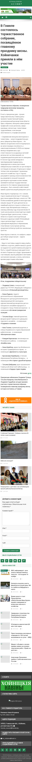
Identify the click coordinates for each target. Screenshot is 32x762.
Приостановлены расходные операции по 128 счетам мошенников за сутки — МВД (21, 635)
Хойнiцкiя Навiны (15, 70)
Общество (4, 67)
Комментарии (6, 72)
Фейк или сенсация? (7, 461)
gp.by (29, 373)
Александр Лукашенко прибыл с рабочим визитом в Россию (21, 659)
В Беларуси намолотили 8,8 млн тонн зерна (20, 625)
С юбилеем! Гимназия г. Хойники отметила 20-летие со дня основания (15, 434)
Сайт (4, 543)
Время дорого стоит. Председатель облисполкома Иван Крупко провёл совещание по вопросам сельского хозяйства (20, 601)
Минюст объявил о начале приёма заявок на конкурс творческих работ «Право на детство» (21, 647)
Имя (4, 528)
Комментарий (7, 511)
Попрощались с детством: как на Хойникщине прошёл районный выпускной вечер (15, 487)
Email (4, 536)
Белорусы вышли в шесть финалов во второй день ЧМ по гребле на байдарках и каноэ (21, 586)
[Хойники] (16, 685)
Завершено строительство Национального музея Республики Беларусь (20, 615)
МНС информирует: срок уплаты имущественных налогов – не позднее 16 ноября (19, 573)
